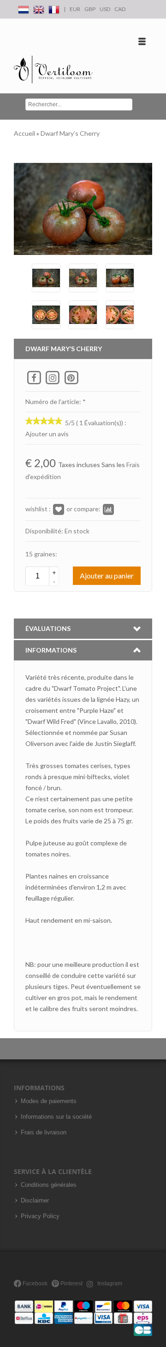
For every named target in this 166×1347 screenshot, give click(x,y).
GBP (89, 9)
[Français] (53, 8)
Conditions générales (49, 1185)
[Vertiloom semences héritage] (53, 70)
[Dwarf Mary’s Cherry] (46, 277)
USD (105, 9)
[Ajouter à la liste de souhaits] (58, 509)
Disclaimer (35, 1200)
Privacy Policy (40, 1216)
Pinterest (71, 1283)
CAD (119, 9)
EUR (75, 9)
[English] (38, 8)
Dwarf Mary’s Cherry (70, 133)
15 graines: (41, 554)
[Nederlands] (23, 8)
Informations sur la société (56, 1117)
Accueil (25, 133)
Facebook (34, 1283)
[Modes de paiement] (83, 1318)
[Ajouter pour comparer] (108, 509)
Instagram (109, 1283)
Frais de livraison (43, 1132)
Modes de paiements (49, 1101)
